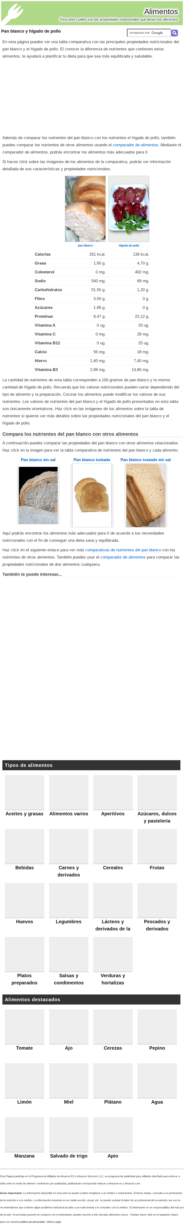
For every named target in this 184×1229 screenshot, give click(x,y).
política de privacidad (32, 1221)
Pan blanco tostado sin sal (146, 460)
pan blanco (85, 245)
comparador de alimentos (135, 145)
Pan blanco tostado (92, 460)
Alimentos (161, 11)
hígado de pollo (129, 245)
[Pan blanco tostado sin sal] (145, 495)
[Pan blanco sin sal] (38, 495)
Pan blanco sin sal (38, 460)
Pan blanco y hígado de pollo (31, 31)
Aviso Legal (54, 1221)
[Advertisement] (92, 95)
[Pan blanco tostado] (92, 495)
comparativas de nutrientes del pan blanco (123, 550)
